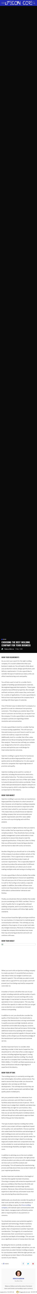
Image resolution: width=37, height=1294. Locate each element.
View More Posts (18, 1281)
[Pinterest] (33, 1264)
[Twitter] (28, 1264)
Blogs (4, 639)
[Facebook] (23, 1264)
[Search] (33, 3)
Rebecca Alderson (9, 649)
